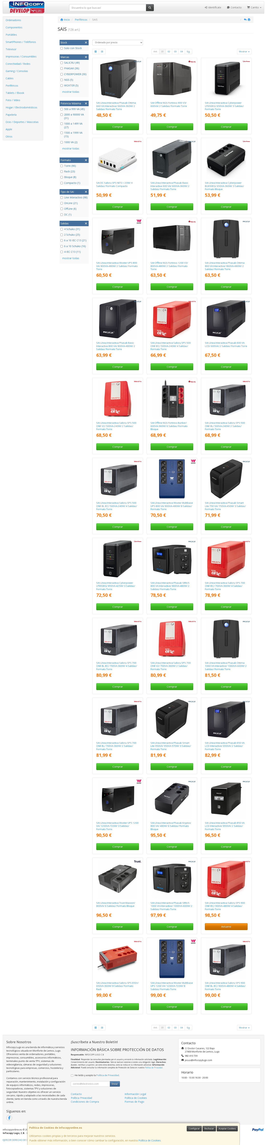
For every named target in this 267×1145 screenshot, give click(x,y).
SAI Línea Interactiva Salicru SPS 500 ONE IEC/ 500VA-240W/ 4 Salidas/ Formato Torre (171, 346)
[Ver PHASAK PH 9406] (172, 159)
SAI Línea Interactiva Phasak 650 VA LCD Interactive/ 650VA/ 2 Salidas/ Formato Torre (224, 746)
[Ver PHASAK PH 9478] (172, 799)
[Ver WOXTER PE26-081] (117, 799)
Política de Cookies (149, 1140)
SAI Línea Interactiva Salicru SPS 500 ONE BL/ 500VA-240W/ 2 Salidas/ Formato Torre (225, 426)
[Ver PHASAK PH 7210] (226, 639)
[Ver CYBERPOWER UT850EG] (117, 559)
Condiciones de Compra (85, 1101)
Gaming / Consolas (17, 71)
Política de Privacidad (154, 1067)
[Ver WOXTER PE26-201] (172, 479)
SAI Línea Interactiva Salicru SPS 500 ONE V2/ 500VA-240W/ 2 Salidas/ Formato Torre (116, 426)
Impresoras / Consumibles (21, 56)
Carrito (255, 7)
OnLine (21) (71, 203)
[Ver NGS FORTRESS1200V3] (172, 239)
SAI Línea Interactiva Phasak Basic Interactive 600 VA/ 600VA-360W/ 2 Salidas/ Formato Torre (170, 186)
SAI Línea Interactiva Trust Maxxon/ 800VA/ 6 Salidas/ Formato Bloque (115, 904)
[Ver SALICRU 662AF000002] (172, 639)
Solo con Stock (73, 48)
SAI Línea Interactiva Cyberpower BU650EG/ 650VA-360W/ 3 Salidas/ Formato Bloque (224, 186)
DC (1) (68, 214)
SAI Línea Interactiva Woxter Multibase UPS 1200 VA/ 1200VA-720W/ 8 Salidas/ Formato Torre (172, 986)
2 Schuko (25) (72, 234)
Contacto (236, 7)
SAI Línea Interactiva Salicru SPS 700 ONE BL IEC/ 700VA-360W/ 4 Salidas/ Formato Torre (116, 666)
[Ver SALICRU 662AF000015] (226, 879)
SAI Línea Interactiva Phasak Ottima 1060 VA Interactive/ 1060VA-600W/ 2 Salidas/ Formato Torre (226, 666)
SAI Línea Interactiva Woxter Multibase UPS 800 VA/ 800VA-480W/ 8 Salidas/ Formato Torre (172, 506)
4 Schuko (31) (72, 229)
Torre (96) (70, 165)
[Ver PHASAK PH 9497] (226, 479)
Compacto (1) (72, 183)
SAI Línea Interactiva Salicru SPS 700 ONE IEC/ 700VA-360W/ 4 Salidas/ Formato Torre (225, 586)
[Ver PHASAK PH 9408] (117, 319)
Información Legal (135, 1094)
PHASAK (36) (71, 68)
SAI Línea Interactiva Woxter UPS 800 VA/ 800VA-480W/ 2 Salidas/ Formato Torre (117, 266)
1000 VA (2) (71, 142)
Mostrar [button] (243, 51)
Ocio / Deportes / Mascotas (22, 122)
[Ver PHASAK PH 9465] (226, 719)
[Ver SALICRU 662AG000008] (226, 959)
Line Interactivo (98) (76, 197)
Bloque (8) (70, 177)
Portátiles (11, 34)
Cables (9, 78)
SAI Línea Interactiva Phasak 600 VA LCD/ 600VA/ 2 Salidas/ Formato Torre (226, 344)
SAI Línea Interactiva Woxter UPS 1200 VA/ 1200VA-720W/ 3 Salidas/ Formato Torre (117, 826)
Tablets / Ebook (15, 93)
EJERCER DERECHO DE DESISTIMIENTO (23, 1140)
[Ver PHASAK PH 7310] (172, 879)
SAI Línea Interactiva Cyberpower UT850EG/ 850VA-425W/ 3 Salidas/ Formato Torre (115, 586)
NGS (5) (68, 79)
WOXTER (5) (71, 85)
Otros (9, 136)
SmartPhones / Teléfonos (21, 42)
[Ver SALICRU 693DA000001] (117, 959)
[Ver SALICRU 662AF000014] (226, 559)
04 (181, 51)
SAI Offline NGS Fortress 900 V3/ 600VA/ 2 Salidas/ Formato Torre (169, 104)
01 (162, 51)
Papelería (11, 114)
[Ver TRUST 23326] (117, 879)
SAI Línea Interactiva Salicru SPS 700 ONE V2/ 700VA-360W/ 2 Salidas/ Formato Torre (171, 666)
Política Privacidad (81, 1098)
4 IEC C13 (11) (72, 251)
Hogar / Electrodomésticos (21, 107)
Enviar (115, 1083)
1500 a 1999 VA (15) (73, 134)
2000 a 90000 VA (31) (74, 116)
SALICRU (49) (72, 62)
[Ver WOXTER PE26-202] (172, 959)
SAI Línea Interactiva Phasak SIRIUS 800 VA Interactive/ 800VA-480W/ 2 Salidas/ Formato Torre (170, 586)
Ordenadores (13, 20)
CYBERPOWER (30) (75, 74)
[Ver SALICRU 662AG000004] (117, 719)
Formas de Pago (134, 1101)
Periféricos (12, 85)
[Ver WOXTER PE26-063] (117, 239)
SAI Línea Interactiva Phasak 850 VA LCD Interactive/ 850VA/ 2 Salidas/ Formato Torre (224, 826)
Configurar (194, 1128)
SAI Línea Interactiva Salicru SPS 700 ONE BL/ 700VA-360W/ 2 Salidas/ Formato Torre (116, 746)
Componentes (14, 27)
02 (169, 51)
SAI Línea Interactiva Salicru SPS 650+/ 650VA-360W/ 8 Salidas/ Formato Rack (117, 986)
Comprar (117, 126)
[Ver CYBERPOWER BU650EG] (226, 159)
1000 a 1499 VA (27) (73, 125)
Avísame (226, 926)
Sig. (188, 51)
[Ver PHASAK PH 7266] (117, 79)
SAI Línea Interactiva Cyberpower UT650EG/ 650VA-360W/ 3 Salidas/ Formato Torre (224, 106)
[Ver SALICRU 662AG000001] (226, 399)
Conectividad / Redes (18, 63)
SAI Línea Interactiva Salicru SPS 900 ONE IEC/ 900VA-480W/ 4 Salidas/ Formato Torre (225, 906)
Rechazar (209, 1128)
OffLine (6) (70, 208)
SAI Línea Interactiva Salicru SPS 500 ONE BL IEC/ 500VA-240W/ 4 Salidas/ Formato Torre (116, 506)
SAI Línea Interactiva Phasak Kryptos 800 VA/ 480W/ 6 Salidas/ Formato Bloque (171, 826)
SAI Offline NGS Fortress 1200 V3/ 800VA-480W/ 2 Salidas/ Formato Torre (169, 266)
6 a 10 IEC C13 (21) (75, 240)
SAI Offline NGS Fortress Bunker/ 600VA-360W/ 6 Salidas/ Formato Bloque (169, 426)
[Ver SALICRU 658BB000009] (117, 159)
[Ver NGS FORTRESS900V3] (172, 79)
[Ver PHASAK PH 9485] (226, 799)
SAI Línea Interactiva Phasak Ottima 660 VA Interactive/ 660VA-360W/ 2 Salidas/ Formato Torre (116, 106)
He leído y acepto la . (97, 1075)
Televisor (11, 49)
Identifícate (214, 7)
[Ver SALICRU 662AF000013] (172, 319)
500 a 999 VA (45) (74, 109)
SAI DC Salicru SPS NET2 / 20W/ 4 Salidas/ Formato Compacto (114, 184)
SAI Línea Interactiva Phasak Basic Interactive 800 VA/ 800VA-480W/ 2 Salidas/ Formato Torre (115, 346)
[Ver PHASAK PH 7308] (172, 559)
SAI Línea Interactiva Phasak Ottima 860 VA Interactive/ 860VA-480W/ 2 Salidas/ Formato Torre (224, 266)
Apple (9, 129)
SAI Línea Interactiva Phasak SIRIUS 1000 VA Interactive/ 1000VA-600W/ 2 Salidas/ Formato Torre (171, 906)
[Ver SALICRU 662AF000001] (117, 399)
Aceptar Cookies (227, 1128)
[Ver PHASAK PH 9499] (172, 719)
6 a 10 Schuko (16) (75, 246)
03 (175, 51)
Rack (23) (69, 171)
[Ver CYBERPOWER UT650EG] (226, 79)
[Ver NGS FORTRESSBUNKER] (172, 399)
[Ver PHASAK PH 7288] (226, 239)
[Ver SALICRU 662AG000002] (117, 479)
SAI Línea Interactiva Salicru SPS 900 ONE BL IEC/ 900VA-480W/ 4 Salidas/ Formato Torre (225, 986)
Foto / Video (13, 100)
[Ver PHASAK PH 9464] (226, 319)
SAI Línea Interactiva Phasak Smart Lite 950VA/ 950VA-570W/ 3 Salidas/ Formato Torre (171, 746)
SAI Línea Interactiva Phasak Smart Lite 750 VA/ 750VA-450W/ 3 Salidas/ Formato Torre (225, 506)
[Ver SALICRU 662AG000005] (117, 639)
